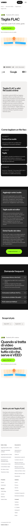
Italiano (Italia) (4, 524)
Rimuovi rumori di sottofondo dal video (20, 467)
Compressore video (5, 464)
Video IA (17, 454)
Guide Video (4, 499)
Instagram (17, 510)
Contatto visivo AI (19, 460)
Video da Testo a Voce (20, 471)
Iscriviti (19, 2)
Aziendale (3, 485)
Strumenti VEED (9, 6)
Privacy (16, 485)
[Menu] (25, 2)
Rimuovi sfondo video (20, 473)
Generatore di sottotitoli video (4, 460)
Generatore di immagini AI (18, 451)
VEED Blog (3, 491)
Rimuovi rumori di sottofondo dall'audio (20, 463)
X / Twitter (17, 507)
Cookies (17, 490)
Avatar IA (17, 447)
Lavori (16, 482)
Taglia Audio (18, 6)
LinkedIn (17, 504)
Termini (16, 487)
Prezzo (2, 482)
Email (16, 515)
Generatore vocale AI (20, 457)
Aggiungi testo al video (6, 454)
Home (2, 6)
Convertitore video (5, 466)
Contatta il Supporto (19, 493)
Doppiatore (17, 476)
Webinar (3, 496)
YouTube (17, 502)
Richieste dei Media (19, 496)
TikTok (16, 512)
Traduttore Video (5, 472)
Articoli (2, 494)
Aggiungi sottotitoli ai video (5, 451)
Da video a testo (5, 469)
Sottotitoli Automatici (6, 457)
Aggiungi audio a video (6, 447)
